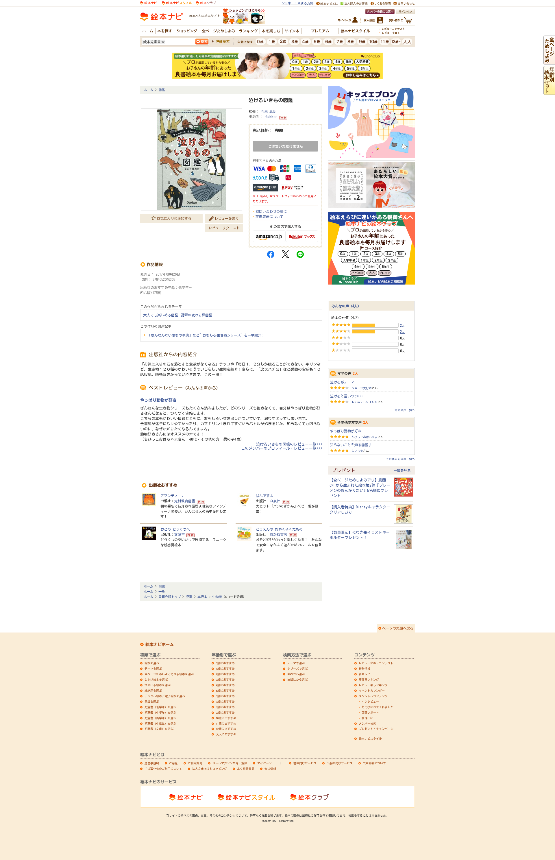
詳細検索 (223, 41)
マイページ (264, 763)
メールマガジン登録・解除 (229, 763)
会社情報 (270, 768)
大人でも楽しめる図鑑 (160, 315)
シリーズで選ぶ (297, 668)
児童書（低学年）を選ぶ (160, 707)
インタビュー (370, 701)
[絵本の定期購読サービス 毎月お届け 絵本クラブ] (206, 2)
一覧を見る (402, 470)
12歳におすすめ (226, 728)
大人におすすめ (226, 734)
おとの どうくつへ (175, 529)
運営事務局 (152, 763)
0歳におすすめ (225, 663)
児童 (189, 596)
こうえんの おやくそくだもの (279, 529)
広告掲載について (374, 763)
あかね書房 (278, 534)
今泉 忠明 (268, 111)
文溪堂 (179, 534)
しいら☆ (357, 450)
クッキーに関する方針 (297, 3)
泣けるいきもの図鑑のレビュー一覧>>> (289, 444)
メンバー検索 (367, 723)
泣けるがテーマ (342, 382)
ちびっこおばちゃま (365, 436)
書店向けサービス (305, 763)
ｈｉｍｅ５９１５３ (365, 402)
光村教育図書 (184, 501)
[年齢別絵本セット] (549, 92)
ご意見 (173, 763)
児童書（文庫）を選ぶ (159, 728)
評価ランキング (369, 679)
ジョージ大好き (362, 388)
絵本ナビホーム (159, 645)
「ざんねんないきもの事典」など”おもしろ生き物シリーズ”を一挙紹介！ (206, 335)
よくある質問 (245, 768)
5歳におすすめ (225, 690)
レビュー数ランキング (373, 685)
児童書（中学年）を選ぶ (160, 712)
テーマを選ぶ (153, 668)
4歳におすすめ (225, 685)
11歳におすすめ (226, 723)
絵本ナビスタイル (370, 738)
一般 (161, 591)
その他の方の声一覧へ (400, 458)
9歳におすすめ (225, 712)
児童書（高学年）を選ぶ (160, 718)
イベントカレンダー (372, 690)
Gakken (271, 117)
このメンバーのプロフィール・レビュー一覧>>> (281, 448)
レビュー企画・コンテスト (376, 663)
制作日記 (367, 718)
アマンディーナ (172, 495)
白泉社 (275, 501)
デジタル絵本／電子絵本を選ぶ (165, 696)
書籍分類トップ (169, 596)
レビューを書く (226, 218)
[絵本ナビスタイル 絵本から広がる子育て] (176, 2)
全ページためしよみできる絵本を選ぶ (169, 674)
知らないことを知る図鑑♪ (351, 444)
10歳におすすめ (226, 718)
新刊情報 (364, 668)
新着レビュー (367, 674)
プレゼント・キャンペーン (376, 728)
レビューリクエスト (224, 228)
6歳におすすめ (225, 696)
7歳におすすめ (225, 701)
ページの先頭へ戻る (397, 628)
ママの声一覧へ (405, 410)
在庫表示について (269, 216)
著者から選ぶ (296, 674)
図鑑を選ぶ (152, 701)
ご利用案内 (195, 763)
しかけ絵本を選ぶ (156, 679)
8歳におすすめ (225, 707)
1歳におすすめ (225, 668)
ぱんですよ (264, 495)
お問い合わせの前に (271, 211)
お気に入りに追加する (174, 218)
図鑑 (161, 89)
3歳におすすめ (225, 679)
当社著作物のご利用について (163, 768)
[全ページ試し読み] (549, 62)
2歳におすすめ (225, 674)
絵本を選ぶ (152, 663)
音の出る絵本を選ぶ (158, 685)
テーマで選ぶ (296, 663)
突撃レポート (370, 712)
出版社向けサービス (340, 763)
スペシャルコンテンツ (373, 696)
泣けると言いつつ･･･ (346, 396)
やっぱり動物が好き (158, 400)
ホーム (148, 89)
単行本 (202, 596)
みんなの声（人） (346, 306)
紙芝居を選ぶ (153, 690)
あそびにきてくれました (377, 707)
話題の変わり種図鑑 (196, 315)
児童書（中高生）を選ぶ (160, 723)
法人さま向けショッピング (209, 768)
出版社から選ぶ (297, 679)
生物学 (217, 596)
